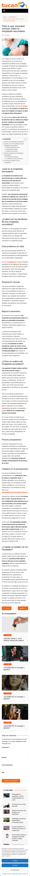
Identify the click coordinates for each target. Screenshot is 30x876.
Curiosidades (6, 35)
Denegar (15, 865)
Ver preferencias (15, 870)
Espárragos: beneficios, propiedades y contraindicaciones (19, 820)
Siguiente (22, 608)
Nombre (4, 757)
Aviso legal (25, 873)
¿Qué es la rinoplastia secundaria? (14, 141)
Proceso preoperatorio (12, 156)
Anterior (8, 608)
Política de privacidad (17, 873)
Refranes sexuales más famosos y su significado (19, 812)
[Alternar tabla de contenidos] (24, 139)
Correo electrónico (7, 765)
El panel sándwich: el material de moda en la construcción (19, 828)
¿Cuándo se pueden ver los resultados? (12, 161)
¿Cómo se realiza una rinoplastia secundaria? (13, 154)
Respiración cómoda (12, 149)
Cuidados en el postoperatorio (15, 158)
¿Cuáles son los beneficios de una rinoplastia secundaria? (14, 144)
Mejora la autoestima (12, 151)
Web (3, 772)
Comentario (6, 747)
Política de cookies (7, 873)
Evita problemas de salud (13, 147)
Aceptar (15, 860)
